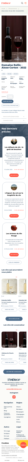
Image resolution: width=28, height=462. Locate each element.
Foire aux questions (7, 414)
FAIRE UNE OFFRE (7, 101)
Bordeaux (19, 409)
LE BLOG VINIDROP (14, 262)
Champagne (20, 414)
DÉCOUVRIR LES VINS (14, 318)
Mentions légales (19, 431)
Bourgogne (19, 412)
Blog (5, 410)
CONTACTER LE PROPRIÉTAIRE (10, 105)
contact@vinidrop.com (14, 389)
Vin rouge (7, 431)
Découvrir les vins (12, 8)
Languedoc (19, 417)
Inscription (7, 417)
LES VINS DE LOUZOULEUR (14, 371)
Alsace (18, 407)
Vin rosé (6, 436)
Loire (18, 419)
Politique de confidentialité (20, 435)
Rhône (18, 422)
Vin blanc (7, 433)
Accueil (3, 8)
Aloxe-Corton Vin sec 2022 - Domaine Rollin (13, 11)
